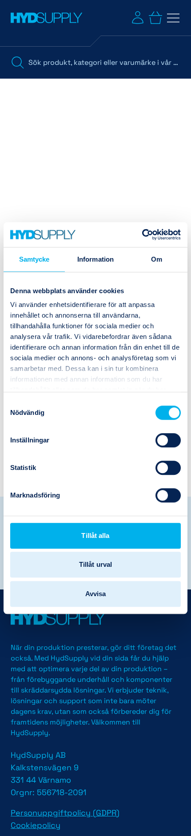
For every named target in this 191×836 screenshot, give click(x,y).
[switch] (168, 440)
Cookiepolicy (35, 825)
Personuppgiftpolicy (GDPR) (65, 813)
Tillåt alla (95, 535)
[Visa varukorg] (155, 18)
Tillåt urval (95, 564)
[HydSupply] (46, 17)
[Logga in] (138, 18)
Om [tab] (156, 259)
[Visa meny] (173, 18)
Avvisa (95, 593)
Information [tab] (95, 259)
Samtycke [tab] (34, 259)
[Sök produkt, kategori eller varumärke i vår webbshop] (18, 63)
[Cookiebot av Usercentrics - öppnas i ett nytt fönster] (142, 234)
